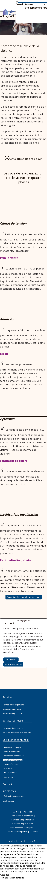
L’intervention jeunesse (13, 728)
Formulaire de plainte (17, 831)
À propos (28, 811)
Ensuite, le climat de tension (23, 597)
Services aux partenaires (22, 819)
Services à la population (22, 815)
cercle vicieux (12, 57)
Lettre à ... (32, 841)
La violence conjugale (12, 747)
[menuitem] (19, 4)
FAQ (21, 841)
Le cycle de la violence (12, 760)
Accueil (16, 811)
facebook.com (9, 801)
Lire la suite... (11, 659)
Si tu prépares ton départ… (22, 827)
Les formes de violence (13, 755)
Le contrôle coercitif (11, 751)
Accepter (5, 874)
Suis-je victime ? (10, 772)
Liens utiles (8, 777)
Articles (11, 841)
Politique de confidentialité (12, 877)
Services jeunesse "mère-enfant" (17, 732)
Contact (35, 831)
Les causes (8, 768)
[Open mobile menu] (17, 1)
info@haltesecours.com (13, 796)
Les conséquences (11, 764)
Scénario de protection (22, 823)
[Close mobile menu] (17, 2)
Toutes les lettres (13, 664)
